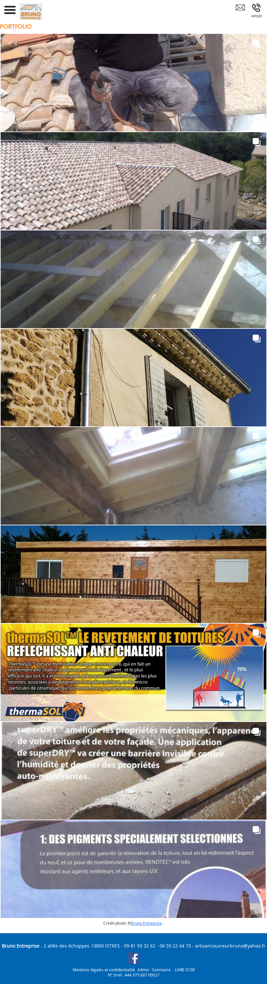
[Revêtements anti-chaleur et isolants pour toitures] (133, 672)
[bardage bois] (133, 574)
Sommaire (161, 969)
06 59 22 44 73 (175, 946)
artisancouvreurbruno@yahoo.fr (230, 946)
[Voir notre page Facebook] (133, 958)
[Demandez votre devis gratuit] (240, 12)
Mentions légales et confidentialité (104, 969)
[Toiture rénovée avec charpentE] (133, 377)
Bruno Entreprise (146, 923)
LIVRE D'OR (185, 969)
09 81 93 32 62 (139, 946)
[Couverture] (133, 181)
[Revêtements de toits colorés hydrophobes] (133, 869)
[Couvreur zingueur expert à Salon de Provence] (133, 83)
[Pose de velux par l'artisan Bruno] (133, 476)
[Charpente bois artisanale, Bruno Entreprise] (133, 279)
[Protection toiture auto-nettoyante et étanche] (133, 771)
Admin (143, 969)
